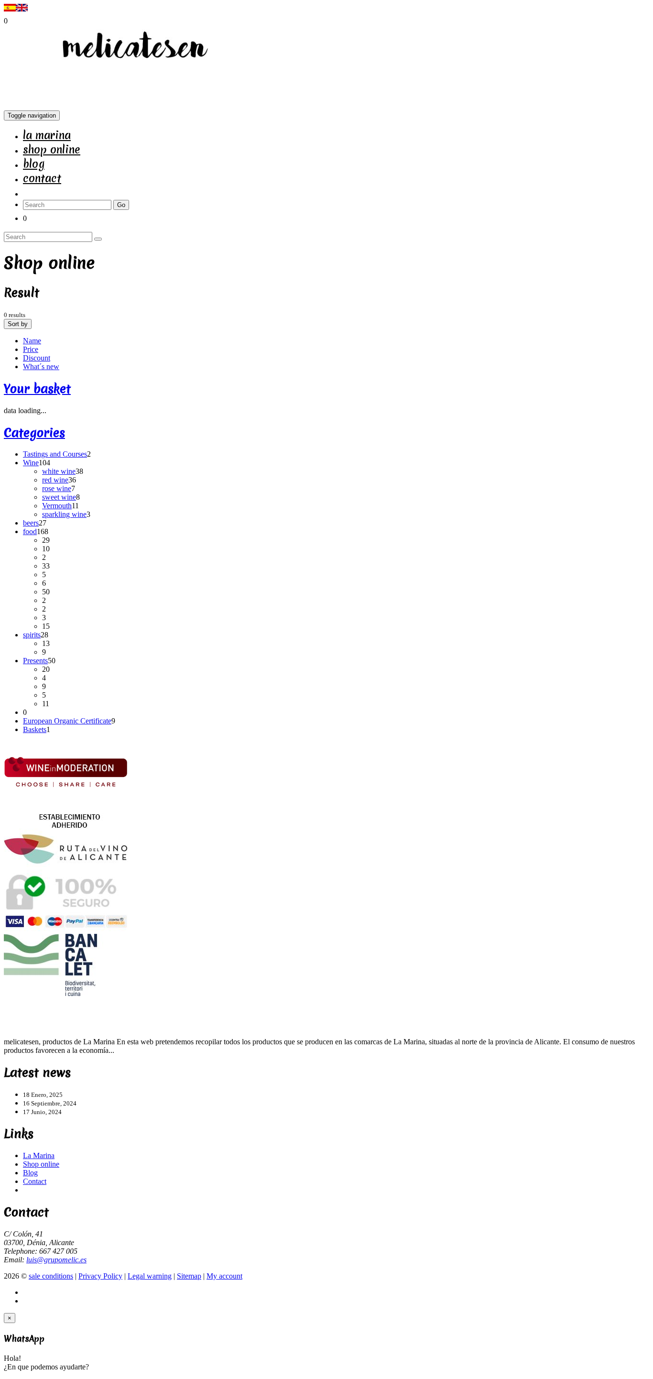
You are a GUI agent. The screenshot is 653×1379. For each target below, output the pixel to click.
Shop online (51, 149)
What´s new (41, 366)
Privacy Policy (100, 1276)
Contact (42, 178)
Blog (33, 164)
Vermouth (57, 506)
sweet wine (59, 497)
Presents (35, 661)
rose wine (56, 488)
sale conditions (51, 1276)
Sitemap (189, 1276)
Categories (34, 433)
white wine (59, 471)
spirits (32, 635)
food (30, 531)
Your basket (37, 389)
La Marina (47, 135)
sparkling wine (64, 514)
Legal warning (150, 1276)
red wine (55, 480)
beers (31, 523)
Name (32, 341)
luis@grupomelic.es (56, 1260)
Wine (31, 463)
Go (121, 204)
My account (224, 1276)
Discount (36, 358)
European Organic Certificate (67, 721)
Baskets (34, 729)
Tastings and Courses (55, 454)
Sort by (18, 324)
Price (30, 349)
